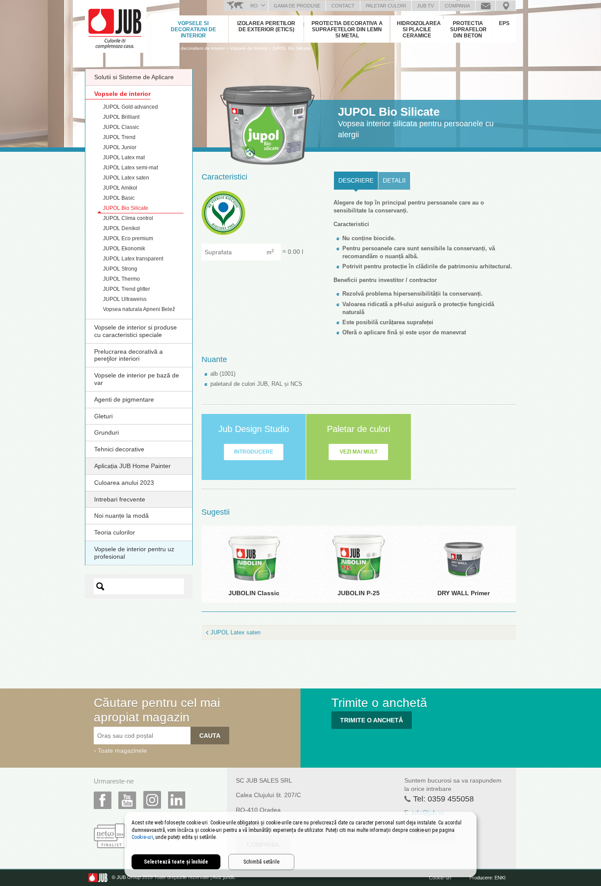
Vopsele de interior (122, 93)
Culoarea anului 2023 (124, 482)
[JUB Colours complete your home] (116, 24)
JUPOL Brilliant (121, 117)
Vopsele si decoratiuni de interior (193, 29)
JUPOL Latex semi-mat (130, 168)
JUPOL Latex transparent (133, 259)
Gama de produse (297, 5)
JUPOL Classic (121, 127)
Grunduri (106, 432)
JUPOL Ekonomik (124, 248)
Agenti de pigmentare (124, 399)
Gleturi (103, 416)
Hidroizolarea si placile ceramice (419, 29)
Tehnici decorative (119, 449)
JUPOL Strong (120, 269)
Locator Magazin (506, 5)
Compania (457, 5)
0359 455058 (451, 798)
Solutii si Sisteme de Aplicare (134, 77)
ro (254, 5)
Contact (343, 5)
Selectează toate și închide (176, 862)
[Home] (152, 48)
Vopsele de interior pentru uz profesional (134, 553)
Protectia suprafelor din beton (468, 29)
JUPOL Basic (119, 198)
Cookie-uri (440, 877)
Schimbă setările (261, 862)
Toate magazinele (122, 750)
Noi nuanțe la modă (121, 515)
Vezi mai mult (358, 452)
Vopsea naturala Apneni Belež (139, 309)
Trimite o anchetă (371, 720)
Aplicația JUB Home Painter (132, 465)
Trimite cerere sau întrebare (485, 5)
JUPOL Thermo (121, 279)
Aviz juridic (224, 877)
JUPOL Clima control (128, 218)
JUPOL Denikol (121, 228)
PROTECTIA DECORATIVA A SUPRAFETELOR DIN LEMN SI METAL (347, 29)
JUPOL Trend (119, 137)
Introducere (253, 452)
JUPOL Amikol (120, 188)
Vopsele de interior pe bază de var (136, 379)
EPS (504, 23)
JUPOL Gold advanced (130, 107)
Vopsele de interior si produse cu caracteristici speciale (135, 331)
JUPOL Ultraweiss (125, 299)
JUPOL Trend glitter (126, 289)
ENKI (500, 877)
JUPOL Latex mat (124, 157)
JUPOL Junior (119, 147)
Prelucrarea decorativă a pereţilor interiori (128, 355)
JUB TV (425, 5)
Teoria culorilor (114, 532)
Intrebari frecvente (119, 499)
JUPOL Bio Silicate (291, 48)
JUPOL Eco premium (128, 238)
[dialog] (300, 844)
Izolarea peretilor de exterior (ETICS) (266, 26)
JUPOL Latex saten (126, 178)
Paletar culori (386, 5)
